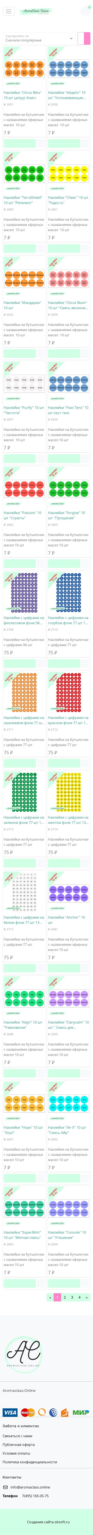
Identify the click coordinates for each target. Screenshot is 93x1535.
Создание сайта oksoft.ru (48, 1522)
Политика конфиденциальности (30, 1462)
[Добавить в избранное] (41, 143)
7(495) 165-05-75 (35, 1496)
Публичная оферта (19, 1444)
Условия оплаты (16, 1453)
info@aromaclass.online (30, 1487)
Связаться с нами (17, 1436)
